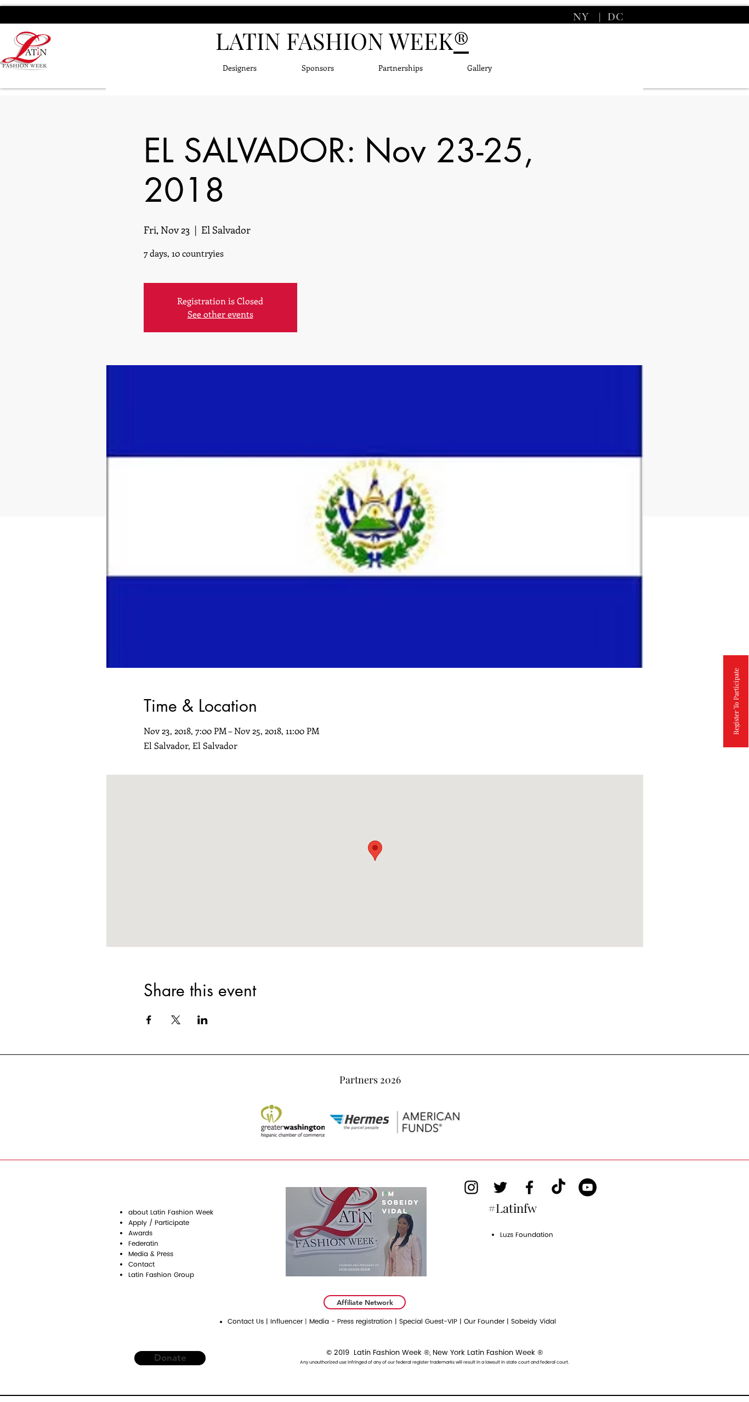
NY (582, 17)
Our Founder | (487, 1321)
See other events (220, 314)
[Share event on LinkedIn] (202, 1019)
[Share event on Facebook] (149, 1019)
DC (614, 17)
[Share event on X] (176, 1019)
